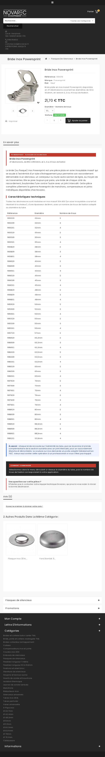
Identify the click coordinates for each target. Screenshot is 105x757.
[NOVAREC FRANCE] (15, 13)
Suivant (32, 111)
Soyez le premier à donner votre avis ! (24, 506)
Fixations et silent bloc (13, 668)
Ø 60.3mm (8, 727)
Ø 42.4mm (8, 714)
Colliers (7, 645)
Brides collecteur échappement (18, 642)
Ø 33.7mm (8, 711)
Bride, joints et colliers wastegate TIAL (21, 638)
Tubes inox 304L (10, 698)
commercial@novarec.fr (17, 44)
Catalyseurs (9, 740)
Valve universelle (11, 704)
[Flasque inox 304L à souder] (21, 539)
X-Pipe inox (8, 707)
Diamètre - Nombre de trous (58, 107)
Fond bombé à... (48, 558)
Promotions (12, 608)
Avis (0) (7, 496)
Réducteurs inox (11, 691)
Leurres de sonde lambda (15, 684)
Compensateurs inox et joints (17, 648)
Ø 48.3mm (8, 717)
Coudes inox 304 (11, 652)
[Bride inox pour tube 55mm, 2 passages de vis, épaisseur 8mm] (22, 111)
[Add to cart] (10, 551)
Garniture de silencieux (14, 671)
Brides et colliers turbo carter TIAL (19, 635)
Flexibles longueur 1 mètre (15, 661)
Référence (50, 76)
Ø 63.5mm (8, 730)
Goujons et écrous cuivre (15, 675)
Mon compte (13, 618)
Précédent (13, 111)
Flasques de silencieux (14, 658)
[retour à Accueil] (46, 59)
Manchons (8, 688)
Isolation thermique (12, 681)
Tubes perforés (10, 701)
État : (47, 83)
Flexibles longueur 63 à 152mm (18, 665)
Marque (48, 80)
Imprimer (13, 121)
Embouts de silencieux (14, 655)
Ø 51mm (7, 721)
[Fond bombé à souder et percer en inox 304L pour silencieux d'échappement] (52, 539)
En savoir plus (11, 142)
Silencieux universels (13, 694)
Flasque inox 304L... (18, 558)
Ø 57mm (7, 724)
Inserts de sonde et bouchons (17, 678)
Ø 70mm (7, 734)
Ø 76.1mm (7, 737)
